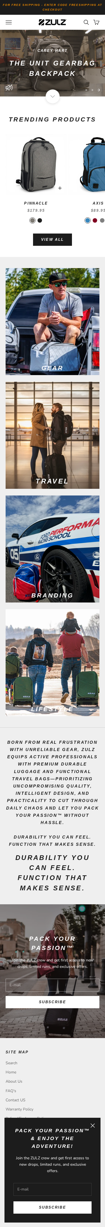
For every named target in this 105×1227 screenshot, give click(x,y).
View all (52, 239)
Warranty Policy (19, 1109)
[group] (52, 63)
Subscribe (52, 1207)
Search (11, 1063)
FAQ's (11, 1091)
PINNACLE (36, 203)
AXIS (98, 203)
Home (11, 1072)
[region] (52, 63)
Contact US (15, 1100)
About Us (14, 1081)
